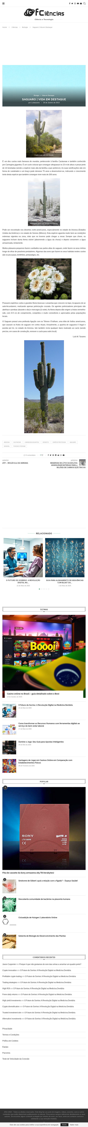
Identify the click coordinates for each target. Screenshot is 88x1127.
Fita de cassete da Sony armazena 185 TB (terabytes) (28, 873)
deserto (46, 442)
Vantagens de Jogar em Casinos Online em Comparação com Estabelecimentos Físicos (45, 761)
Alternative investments (11, 1019)
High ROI (6, 988)
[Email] (81, 3)
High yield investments (11, 1000)
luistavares (35, 103)
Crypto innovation (9, 970)
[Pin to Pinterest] (53, 455)
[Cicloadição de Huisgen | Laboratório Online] (9, 923)
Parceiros (6, 1053)
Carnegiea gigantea (32, 442)
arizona (7, 442)
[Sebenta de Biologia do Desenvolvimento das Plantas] (9, 941)
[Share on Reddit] (58, 455)
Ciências (15, 27)
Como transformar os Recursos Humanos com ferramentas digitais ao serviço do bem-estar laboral (49, 724)
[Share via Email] (63, 455)
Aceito (64, 1125)
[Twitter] (72, 3)
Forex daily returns (10, 994)
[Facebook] (69, 3)
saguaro (73, 442)
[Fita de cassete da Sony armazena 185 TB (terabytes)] (44, 828)
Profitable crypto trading (12, 976)
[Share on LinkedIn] (55, 455)
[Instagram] (75, 3)
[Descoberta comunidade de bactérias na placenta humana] (9, 905)
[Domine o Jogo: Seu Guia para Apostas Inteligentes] (9, 747)
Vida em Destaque (48, 95)
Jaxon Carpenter (9, 964)
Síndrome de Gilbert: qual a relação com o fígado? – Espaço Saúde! (48, 881)
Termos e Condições (10, 1035)
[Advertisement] (44, 47)
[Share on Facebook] (48, 455)
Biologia (25, 27)
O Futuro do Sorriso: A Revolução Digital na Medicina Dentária (45, 705)
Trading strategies (9, 982)
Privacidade (7, 1029)
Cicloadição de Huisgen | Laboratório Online (37, 917)
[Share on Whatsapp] (61, 455)
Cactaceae (17, 442)
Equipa (5, 1047)
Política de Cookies (10, 1041)
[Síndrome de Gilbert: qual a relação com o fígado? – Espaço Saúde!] (9, 886)
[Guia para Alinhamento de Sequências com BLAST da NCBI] (64, 557)
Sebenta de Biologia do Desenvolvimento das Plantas (42, 936)
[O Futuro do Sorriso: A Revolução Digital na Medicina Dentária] (23, 557)
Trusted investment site (11, 1013)
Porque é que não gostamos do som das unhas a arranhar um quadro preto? (50, 964)
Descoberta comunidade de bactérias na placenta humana (44, 899)
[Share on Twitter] (50, 455)
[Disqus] (44, 499)
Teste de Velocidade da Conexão (15, 1059)
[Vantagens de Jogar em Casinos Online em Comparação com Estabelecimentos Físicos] (9, 766)
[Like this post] (43, 455)
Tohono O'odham (19, 446)
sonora (6, 446)
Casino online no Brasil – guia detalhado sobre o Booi (33, 694)
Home (4, 27)
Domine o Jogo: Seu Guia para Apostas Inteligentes (41, 742)
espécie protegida (59, 442)
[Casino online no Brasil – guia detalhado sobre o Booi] (44, 656)
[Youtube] (78, 3)
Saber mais (74, 1125)
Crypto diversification (10, 1007)
